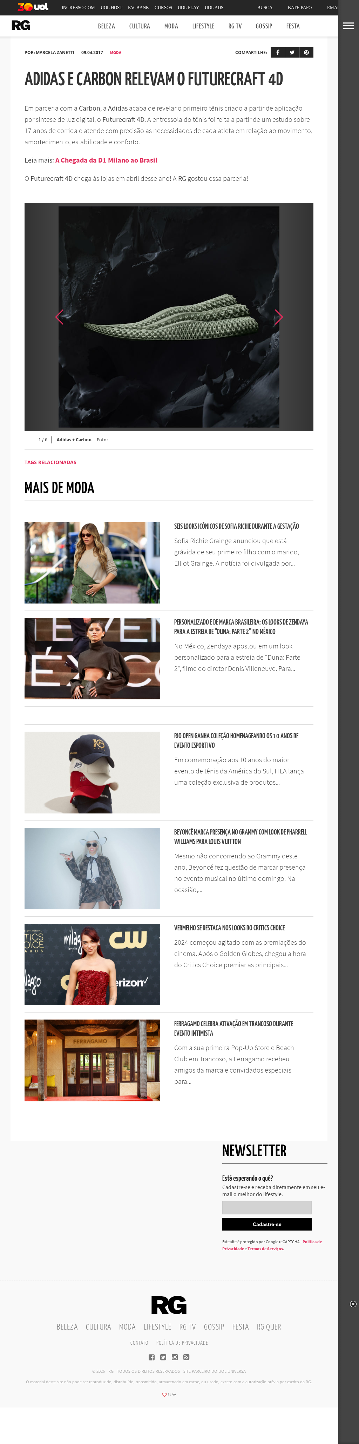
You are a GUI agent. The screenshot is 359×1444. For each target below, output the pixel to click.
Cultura (139, 26)
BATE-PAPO (300, 7)
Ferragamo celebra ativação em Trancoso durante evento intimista (233, 1029)
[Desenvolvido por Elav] (169, 1397)
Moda (171, 26)
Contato (139, 1343)
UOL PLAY (188, 7)
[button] (295, 317)
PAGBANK (138, 7)
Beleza (106, 26)
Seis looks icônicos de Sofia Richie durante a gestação (236, 526)
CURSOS (163, 7)
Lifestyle (203, 26)
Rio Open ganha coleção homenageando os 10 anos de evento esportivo (236, 741)
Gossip (264, 26)
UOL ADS (214, 7)
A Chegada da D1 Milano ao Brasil (106, 160)
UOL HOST (111, 7)
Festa (293, 26)
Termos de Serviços (265, 1248)
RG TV (235, 26)
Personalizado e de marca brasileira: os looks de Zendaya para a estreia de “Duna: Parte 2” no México (241, 627)
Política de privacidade (182, 1343)
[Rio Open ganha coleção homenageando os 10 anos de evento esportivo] (92, 811)
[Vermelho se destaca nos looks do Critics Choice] (92, 1003)
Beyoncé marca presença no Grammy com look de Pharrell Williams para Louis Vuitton (240, 837)
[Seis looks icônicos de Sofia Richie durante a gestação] (92, 601)
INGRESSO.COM (78, 7)
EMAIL (334, 7)
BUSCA (264, 7)
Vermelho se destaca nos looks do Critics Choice (229, 928)
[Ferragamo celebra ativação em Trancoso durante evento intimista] (92, 1099)
